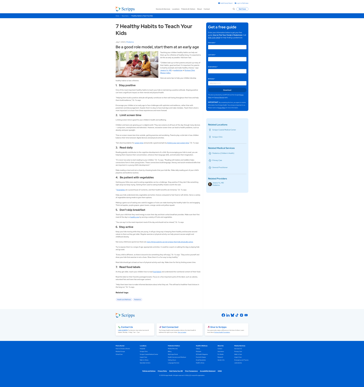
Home (117, 16)
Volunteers (221, 351)
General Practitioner (220, 167)
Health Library (200, 363)
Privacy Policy (221, 108)
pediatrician (178, 70)
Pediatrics (130, 42)
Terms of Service (219, 97)
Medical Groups (120, 351)
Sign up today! (182, 332)
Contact (207, 9)
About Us (221, 346)
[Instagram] (241, 315)
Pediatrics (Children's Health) (223, 153)
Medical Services (239, 346)
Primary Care (217, 160)
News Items (125, 16)
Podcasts (198, 351)
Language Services (173, 363)
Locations (175, 9)
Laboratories (238, 363)
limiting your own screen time (178, 143)
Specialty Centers (145, 363)
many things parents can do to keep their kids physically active (170, 242)
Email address (213, 67)
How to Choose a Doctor (123, 348)
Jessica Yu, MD (166, 70)
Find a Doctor (120, 346)
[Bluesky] (232, 315)
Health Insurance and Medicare (177, 357)
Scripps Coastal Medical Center (224, 130)
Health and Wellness (124, 300)
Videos (198, 348)
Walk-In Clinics (144, 360)
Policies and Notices (148, 371)
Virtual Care (119, 354)
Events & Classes (201, 357)
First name (212, 43)
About (199, 9)
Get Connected (170, 327)
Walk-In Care (238, 354)
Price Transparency (191, 371)
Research (220, 357)
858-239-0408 (214, 38)
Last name (212, 55)
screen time (139, 143)
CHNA (220, 371)
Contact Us (127, 327)
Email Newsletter (201, 360)
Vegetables (120, 190)
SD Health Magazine (202, 354)
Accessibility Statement (207, 371)
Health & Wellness (201, 346)
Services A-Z (238, 348)
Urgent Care (143, 357)
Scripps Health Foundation (222, 332)
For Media (220, 354)
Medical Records (173, 348)
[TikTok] (237, 315)
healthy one (134, 217)
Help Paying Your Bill (176, 371)
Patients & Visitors (188, 9)
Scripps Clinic (217, 137)
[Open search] (233, 9)
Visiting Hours (172, 360)
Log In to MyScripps (242, 3)
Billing (169, 351)
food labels (157, 272)
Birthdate (211, 79)
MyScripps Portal (173, 354)
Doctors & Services (163, 9)
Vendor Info (221, 360)
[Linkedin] (228, 315)
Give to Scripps (218, 327)
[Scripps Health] (125, 9)
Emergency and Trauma (241, 360)
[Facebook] (223, 315)
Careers (220, 348)
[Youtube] (246, 315)
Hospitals (142, 348)
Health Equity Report (226, 3)
